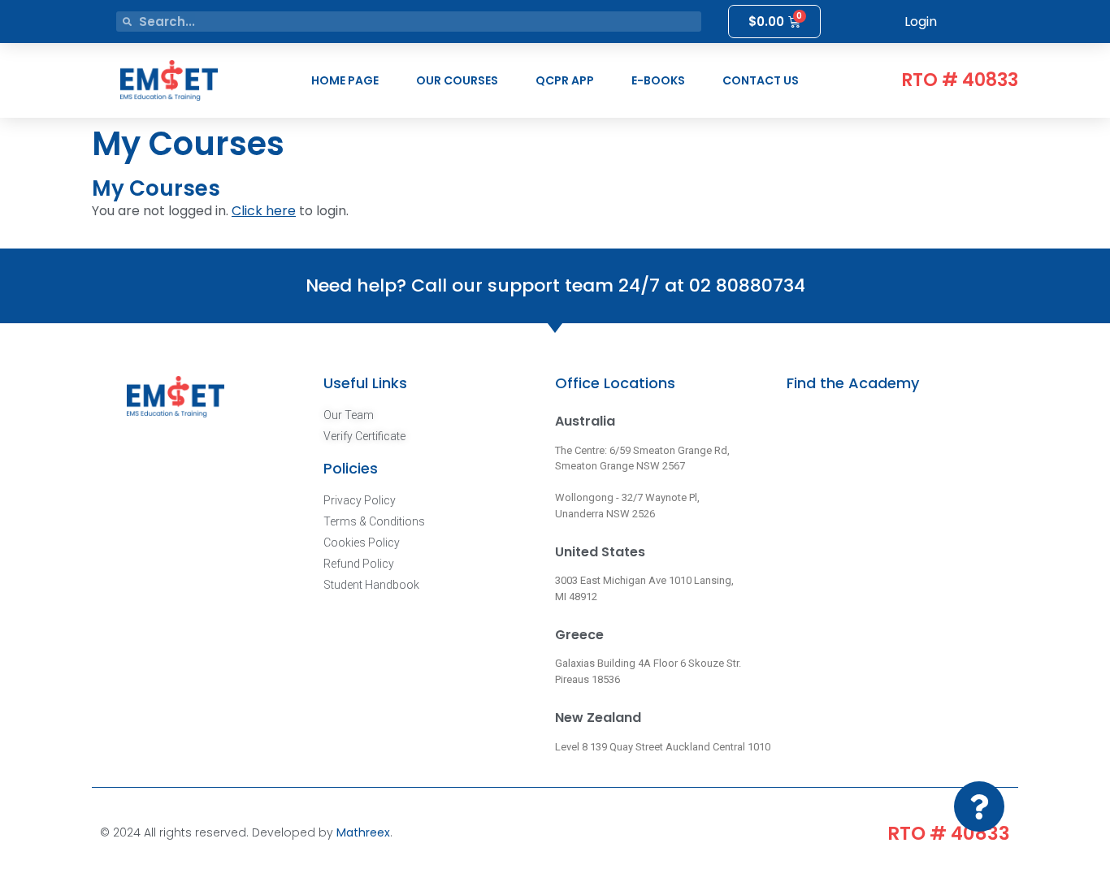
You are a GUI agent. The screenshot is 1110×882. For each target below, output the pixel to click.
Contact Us (760, 80)
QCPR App (564, 80)
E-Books (658, 80)
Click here (264, 210)
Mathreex (363, 832)
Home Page (345, 80)
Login (920, 21)
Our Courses (457, 80)
